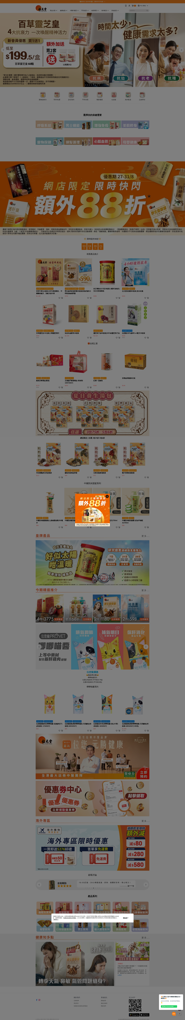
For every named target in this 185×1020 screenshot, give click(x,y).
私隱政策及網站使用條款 (69, 918)
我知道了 (125, 918)
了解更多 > (56, 919)
